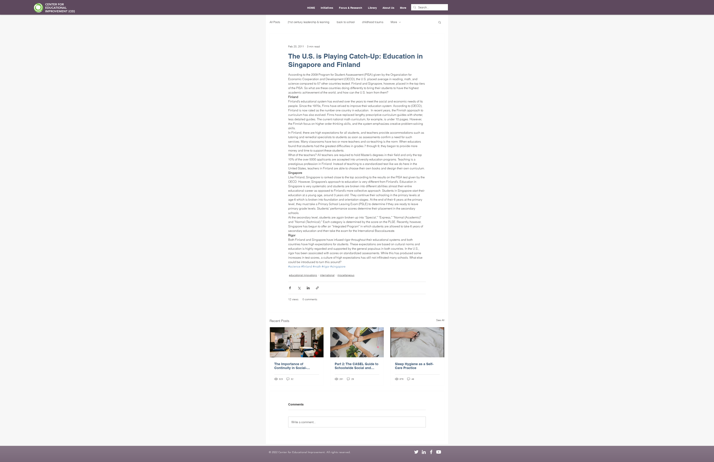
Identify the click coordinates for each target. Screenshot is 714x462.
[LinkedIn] (424, 452)
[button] (439, 22)
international (327, 275)
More (394, 22)
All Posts (275, 22)
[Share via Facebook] (290, 288)
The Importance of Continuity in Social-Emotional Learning (290, 366)
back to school (346, 22)
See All (440, 320)
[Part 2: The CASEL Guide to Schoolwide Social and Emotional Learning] (357, 342)
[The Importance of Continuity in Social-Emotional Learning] (297, 342)
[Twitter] (416, 452)
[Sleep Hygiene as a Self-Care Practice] (417, 342)
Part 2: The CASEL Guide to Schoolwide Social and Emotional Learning (356, 366)
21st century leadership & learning (308, 22)
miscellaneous (345, 275)
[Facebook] (431, 452)
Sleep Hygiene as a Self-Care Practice (414, 366)
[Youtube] (438, 452)
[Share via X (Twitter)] (299, 288)
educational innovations (303, 275)
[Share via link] (317, 288)
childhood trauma (372, 22)
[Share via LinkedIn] (308, 288)
